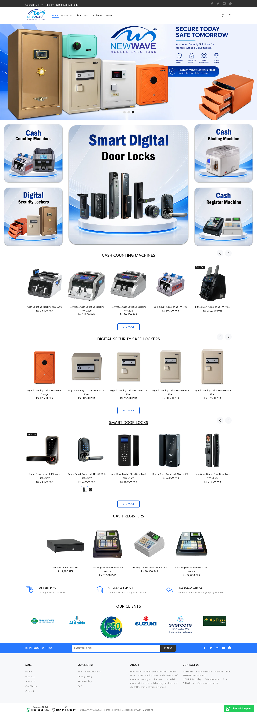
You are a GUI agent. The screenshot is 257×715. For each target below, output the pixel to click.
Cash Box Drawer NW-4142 (65, 568)
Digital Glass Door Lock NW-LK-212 (170, 474)
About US (30, 682)
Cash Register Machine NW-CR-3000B (191, 570)
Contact (29, 691)
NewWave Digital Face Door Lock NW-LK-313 (212, 476)
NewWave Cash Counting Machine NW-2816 (129, 309)
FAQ (80, 686)
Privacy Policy (85, 677)
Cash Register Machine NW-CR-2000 (149, 568)
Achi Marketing (145, 710)
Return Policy (85, 682)
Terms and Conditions (89, 672)
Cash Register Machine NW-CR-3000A (107, 570)
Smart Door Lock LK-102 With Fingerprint (44, 476)
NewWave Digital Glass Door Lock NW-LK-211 (128, 476)
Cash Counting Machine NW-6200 (44, 307)
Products (30, 677)
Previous (220, 253)
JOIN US (168, 648)
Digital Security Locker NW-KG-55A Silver (212, 393)
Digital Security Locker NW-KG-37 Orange (44, 393)
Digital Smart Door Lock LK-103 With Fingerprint (87, 476)
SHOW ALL (128, 327)
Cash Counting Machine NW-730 (170, 307)
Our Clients (31, 686)
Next (228, 253)
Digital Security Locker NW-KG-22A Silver (128, 393)
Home (28, 672)
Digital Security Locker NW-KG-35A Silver (170, 393)
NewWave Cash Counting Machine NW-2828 (87, 309)
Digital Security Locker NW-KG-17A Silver (86, 393)
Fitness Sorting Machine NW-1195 (212, 307)
